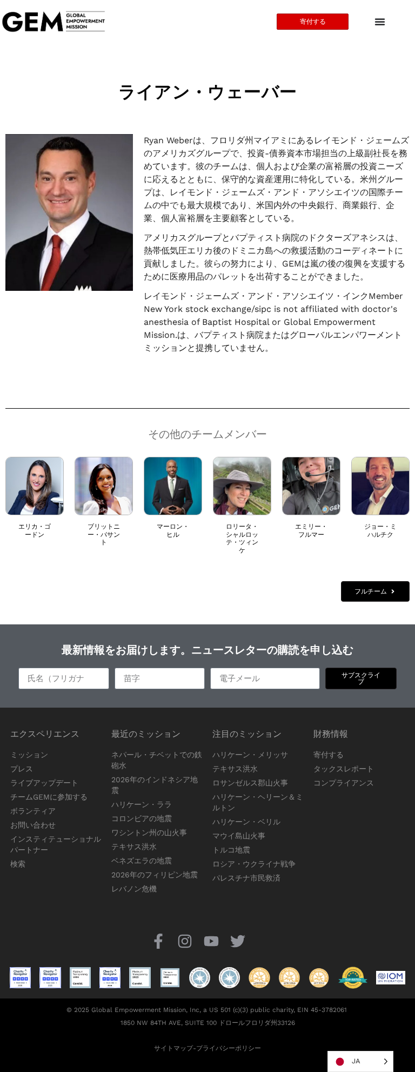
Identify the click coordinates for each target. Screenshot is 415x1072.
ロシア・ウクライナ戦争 (254, 864)
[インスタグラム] (184, 940)
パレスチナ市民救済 (246, 878)
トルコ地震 (231, 849)
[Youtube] (211, 940)
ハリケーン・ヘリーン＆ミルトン (257, 802)
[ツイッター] (238, 940)
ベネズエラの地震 (141, 860)
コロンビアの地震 (141, 818)
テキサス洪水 (134, 846)
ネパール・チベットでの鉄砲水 (156, 760)
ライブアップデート (44, 782)
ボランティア (33, 811)
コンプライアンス (343, 782)
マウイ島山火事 (238, 835)
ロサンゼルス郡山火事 (250, 782)
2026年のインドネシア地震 (154, 785)
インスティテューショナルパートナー (55, 844)
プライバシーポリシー (228, 1048)
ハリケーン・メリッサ (250, 754)
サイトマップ (173, 1048)
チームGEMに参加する (49, 797)
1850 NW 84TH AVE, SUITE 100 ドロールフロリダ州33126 (208, 1023)
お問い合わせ (33, 825)
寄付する (328, 754)
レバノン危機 (134, 888)
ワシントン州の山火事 (149, 832)
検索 (17, 864)
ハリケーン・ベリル (246, 821)
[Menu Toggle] (379, 21)
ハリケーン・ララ (141, 804)
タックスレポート (343, 768)
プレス (21, 768)
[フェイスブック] (158, 940)
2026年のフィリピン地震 (154, 874)
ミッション (29, 754)
